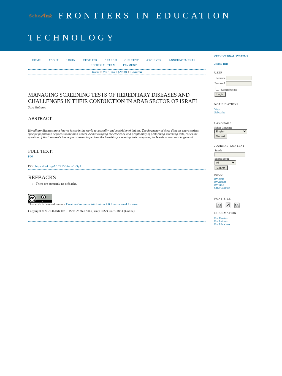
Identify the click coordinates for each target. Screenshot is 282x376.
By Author (220, 181)
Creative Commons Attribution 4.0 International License (101, 204)
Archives (153, 60)
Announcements (182, 60)
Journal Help (221, 63)
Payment (130, 65)
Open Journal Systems (231, 56)
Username (220, 78)
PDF (30, 156)
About (53, 60)
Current (131, 60)
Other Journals (222, 187)
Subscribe (219, 112)
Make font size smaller (219, 205)
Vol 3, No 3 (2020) (115, 71)
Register (90, 60)
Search (111, 60)
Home (36, 60)
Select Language (223, 127)
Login (70, 60)
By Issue (219, 178)
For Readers (220, 218)
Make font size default (228, 205)
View (217, 109)
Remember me (229, 89)
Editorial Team (103, 65)
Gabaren (136, 71)
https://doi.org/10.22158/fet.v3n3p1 (58, 166)
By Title (219, 184)
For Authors (220, 221)
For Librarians (222, 224)
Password (220, 83)
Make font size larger (237, 205)
